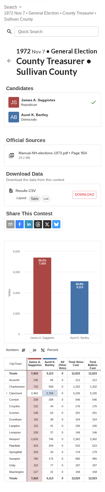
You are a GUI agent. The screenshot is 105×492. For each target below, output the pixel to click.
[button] (35, 199)
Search (10, 7)
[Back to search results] (9, 61)
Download (84, 194)
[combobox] (56, 31)
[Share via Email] (10, 224)
